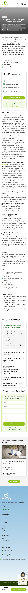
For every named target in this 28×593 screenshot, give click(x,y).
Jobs (3, 524)
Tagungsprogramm (6, 28)
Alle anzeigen (14, 481)
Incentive (4, 26)
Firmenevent (16, 29)
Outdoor (9, 26)
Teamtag (4, 29)
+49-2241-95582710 (9, 550)
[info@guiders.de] (2, 554)
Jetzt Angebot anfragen (14, 98)
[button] (4, 461)
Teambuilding (14, 28)
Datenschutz (5, 540)
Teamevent (4, 24)
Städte (3, 528)
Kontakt (4, 530)
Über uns (4, 518)
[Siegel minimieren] (26, 574)
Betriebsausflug (11, 24)
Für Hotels (5, 522)
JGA (21, 29)
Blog (3, 526)
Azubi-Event (9, 29)
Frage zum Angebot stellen (12, 106)
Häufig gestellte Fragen (11, 104)
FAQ (3, 520)
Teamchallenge (22, 28)
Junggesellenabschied (20, 24)
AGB (3, 538)
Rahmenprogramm (16, 26)
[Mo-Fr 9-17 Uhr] (22, 4)
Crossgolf (4, 164)
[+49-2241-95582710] (2, 550)
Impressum (5, 543)
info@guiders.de (8, 555)
